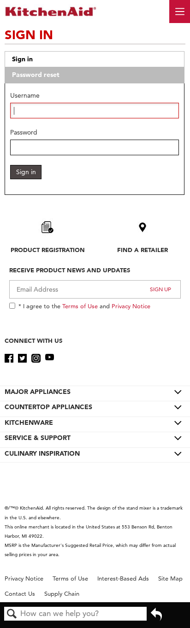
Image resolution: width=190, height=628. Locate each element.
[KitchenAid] (51, 11)
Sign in (22, 59)
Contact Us (20, 593)
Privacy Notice (131, 306)
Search (12, 614)
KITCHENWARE (29, 422)
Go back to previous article (156, 617)
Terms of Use (80, 306)
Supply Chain (61, 593)
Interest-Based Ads (123, 578)
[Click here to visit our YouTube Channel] (49, 358)
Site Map (170, 578)
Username (25, 96)
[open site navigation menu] (179, 11)
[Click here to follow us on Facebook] (9, 358)
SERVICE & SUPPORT (38, 438)
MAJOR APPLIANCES (38, 391)
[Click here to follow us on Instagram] (35, 358)
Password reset (35, 74)
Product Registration (48, 249)
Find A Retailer (142, 249)
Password (23, 132)
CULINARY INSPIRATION (42, 453)
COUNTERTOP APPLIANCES (48, 407)
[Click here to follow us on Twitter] (22, 358)
